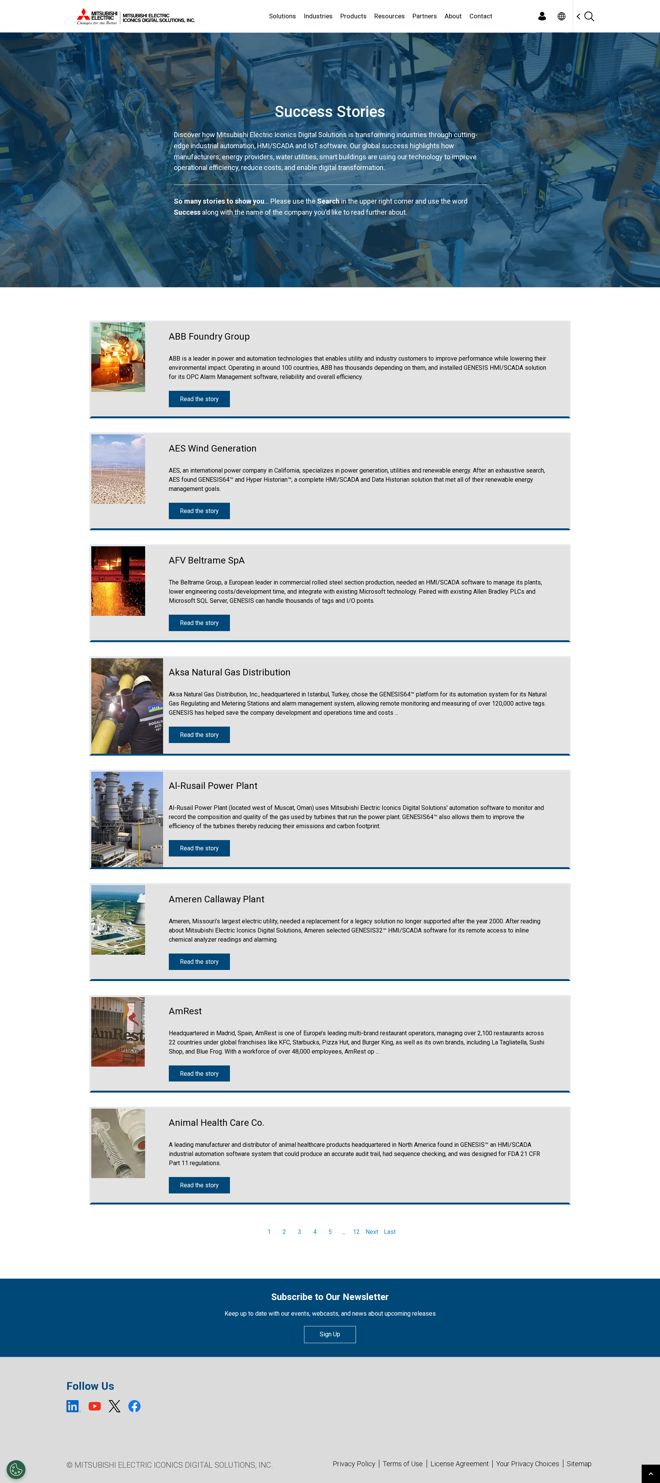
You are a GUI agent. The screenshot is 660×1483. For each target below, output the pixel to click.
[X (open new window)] (114, 1406)
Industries (318, 16)
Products (353, 16)
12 (356, 1231)
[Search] (589, 16)
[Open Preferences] (16, 1469)
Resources (389, 16)
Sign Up (330, 1334)
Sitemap (579, 1464)
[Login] (542, 16)
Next (372, 1231)
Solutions (282, 16)
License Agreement (459, 1464)
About (453, 16)
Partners (424, 16)
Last (390, 1231)
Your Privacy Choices (527, 1464)
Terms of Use (403, 1464)
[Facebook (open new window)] (134, 1406)
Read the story (199, 399)
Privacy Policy (354, 1464)
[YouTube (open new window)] (95, 1406)
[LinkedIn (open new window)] (73, 1406)
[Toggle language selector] (561, 16)
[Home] (134, 16)
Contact (480, 16)
